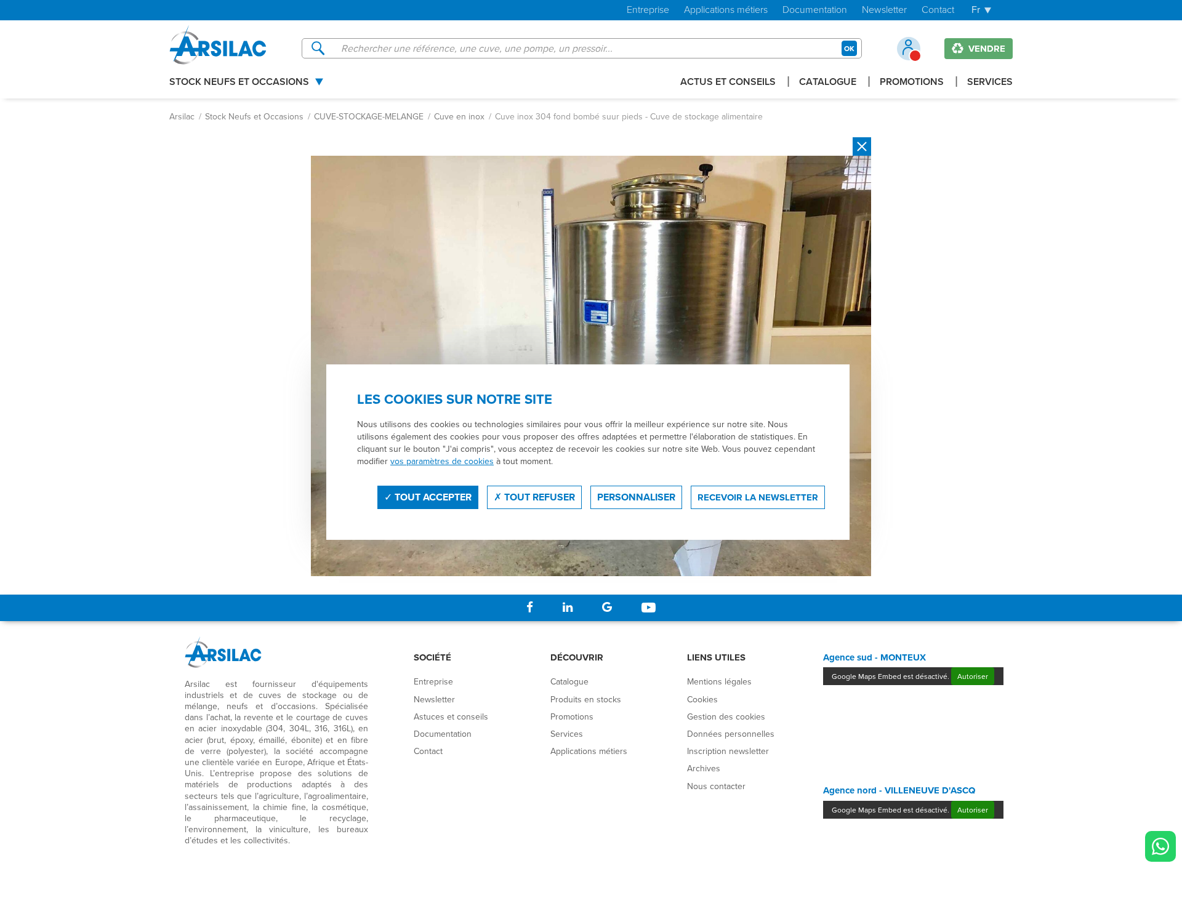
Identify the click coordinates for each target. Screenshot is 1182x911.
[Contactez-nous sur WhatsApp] (1160, 846)
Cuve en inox (459, 116)
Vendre (985, 48)
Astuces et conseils (451, 716)
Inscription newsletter (728, 751)
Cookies (702, 699)
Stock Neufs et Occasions (239, 83)
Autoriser (972, 676)
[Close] (862, 146)
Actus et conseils (728, 83)
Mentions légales (719, 681)
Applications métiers (726, 10)
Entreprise (648, 10)
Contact (938, 10)
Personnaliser (636, 497)
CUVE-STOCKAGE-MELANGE (369, 116)
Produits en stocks (585, 699)
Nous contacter (716, 786)
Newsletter (884, 10)
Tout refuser (538, 497)
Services (990, 83)
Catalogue (827, 83)
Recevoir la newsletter (758, 497)
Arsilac (182, 116)
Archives (703, 768)
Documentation (814, 10)
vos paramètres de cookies (442, 461)
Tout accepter (432, 497)
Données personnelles (730, 734)
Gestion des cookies (726, 716)
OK (849, 48)
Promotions (912, 83)
